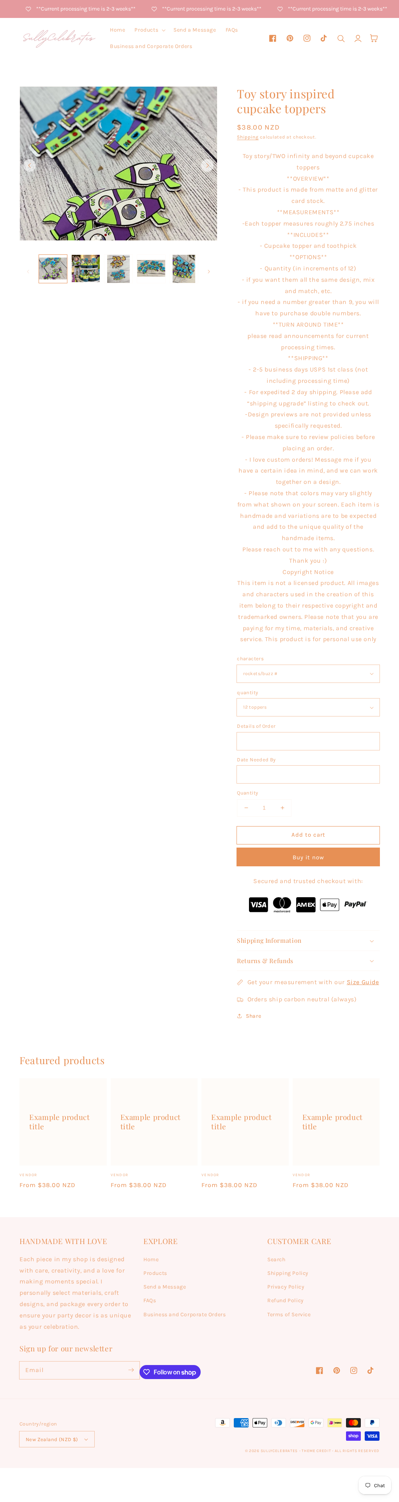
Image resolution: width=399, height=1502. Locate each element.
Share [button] (253, 1016)
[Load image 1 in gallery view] (53, 268)
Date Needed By (256, 760)
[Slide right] (207, 165)
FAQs (149, 1300)
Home (151, 1259)
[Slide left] (29, 165)
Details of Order (256, 726)
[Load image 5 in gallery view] (183, 268)
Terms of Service (289, 1314)
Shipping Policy (288, 1273)
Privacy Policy (285, 1286)
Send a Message (164, 1286)
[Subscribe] (130, 1370)
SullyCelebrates (279, 1451)
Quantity (247, 793)
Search (276, 1259)
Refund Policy (285, 1300)
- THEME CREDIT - (317, 1451)
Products (155, 1273)
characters (250, 658)
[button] (149, 30)
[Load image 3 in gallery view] (118, 268)
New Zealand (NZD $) (52, 1439)
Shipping (248, 137)
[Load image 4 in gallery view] (151, 268)
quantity (247, 692)
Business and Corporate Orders (184, 1314)
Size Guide (363, 982)
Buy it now (308, 857)
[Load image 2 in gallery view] (85, 268)
